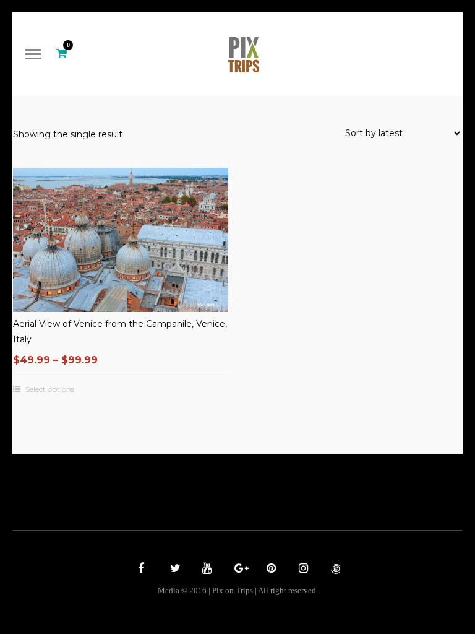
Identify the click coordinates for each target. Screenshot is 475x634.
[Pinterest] (269, 569)
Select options (49, 389)
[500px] (334, 569)
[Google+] (237, 569)
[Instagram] (301, 569)
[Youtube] (205, 569)
